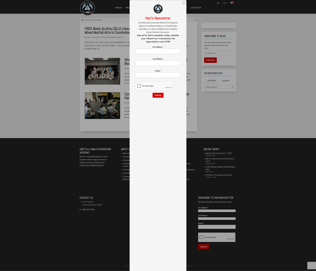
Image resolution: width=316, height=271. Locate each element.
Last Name (158, 59)
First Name (158, 47)
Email (158, 71)
